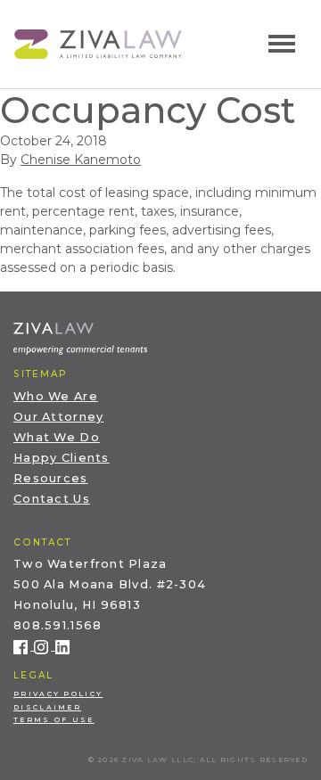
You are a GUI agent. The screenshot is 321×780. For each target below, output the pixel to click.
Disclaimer (47, 707)
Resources (50, 478)
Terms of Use (54, 720)
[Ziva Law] (98, 43)
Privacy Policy (58, 694)
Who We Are (55, 396)
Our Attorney (58, 416)
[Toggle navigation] (282, 43)
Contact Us (51, 498)
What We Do (56, 437)
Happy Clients (61, 457)
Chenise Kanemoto (81, 160)
